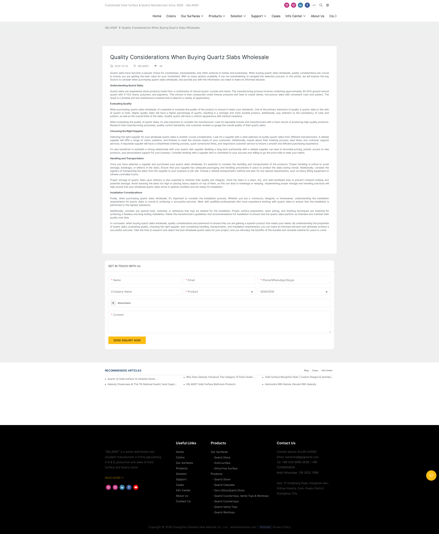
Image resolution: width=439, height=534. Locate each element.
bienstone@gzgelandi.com (302, 457)
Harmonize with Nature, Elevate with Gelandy (290, 384)
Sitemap (265, 527)
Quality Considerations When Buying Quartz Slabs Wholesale (161, 27)
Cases (315, 370)
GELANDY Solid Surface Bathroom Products (210, 384)
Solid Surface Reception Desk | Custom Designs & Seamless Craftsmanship (299, 376)
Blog (306, 370)
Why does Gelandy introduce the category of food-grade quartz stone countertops (220, 376)
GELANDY (111, 27)
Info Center (327, 370)
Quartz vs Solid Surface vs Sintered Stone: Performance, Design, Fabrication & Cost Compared (133, 378)
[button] (336, 16)
